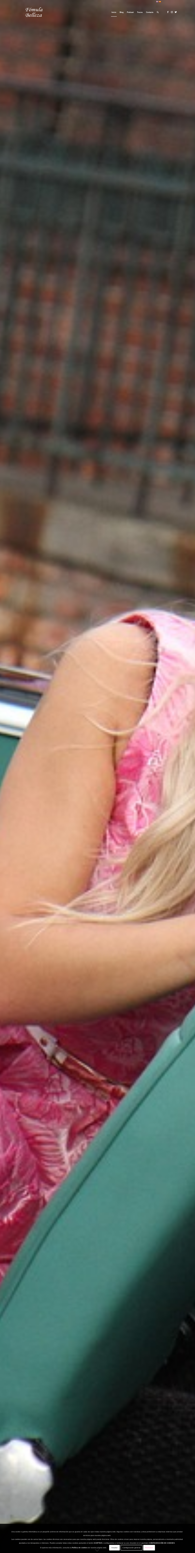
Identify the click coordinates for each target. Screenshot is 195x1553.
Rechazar (149, 1548)
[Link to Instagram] (172, 12)
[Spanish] (160, 2)
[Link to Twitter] (176, 12)
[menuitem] (114, 12)
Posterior (189, 776)
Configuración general (131, 1548)
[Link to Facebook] (168, 12)
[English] (157, 2)
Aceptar (114, 1548)
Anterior (6, 776)
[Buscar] (157, 12)
